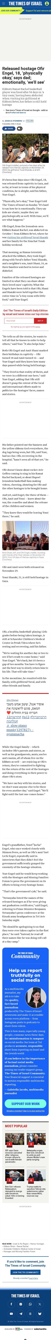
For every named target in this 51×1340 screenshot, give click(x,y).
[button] (47, 4)
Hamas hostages (37, 1244)
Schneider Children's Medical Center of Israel (22, 1249)
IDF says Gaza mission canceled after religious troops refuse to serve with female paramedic (13, 1156)
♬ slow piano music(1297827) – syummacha (20, 729)
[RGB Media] (20, 1329)
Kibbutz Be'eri (9, 1246)
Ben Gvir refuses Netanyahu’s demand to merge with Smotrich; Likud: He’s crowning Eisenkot (14, 1192)
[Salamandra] (40, 1329)
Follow (30, 121)
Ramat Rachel (22, 1246)
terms (37, 327)
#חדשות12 (14, 717)
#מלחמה (12, 721)
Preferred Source (18, 113)
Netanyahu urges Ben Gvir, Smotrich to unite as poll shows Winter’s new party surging (36, 1155)
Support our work (25, 1103)
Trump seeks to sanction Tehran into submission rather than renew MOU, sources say (36, 1191)
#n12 (25, 717)
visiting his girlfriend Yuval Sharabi (27, 237)
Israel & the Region (20, 1244)
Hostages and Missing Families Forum (19, 1251)
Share (10, 129)
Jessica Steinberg (13, 121)
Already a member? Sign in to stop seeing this (25, 1110)
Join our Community (10, 11)
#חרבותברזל (38, 717)
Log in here (33, 1278)
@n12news (12, 700)
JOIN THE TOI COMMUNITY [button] (25, 1272)
